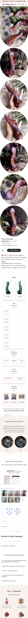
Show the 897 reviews (14, 595)
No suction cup (8, 378)
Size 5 (6, 344)
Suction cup (20, 379)
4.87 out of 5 (18, 471)
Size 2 (6, 320)
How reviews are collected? (8, 546)
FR (15, 4)
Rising (20, 297)
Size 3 (6, 328)
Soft (6, 361)
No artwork (6, 402)
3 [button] (14, 531)
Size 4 (6, 336)
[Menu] (25, 4)
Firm (22, 361)
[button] (5, 241)
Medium (14, 361)
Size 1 (6, 311)
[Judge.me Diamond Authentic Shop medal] (9, 511)
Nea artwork (14, 402)
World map (21, 402)
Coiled (8, 297)
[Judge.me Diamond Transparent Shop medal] (17, 511)
